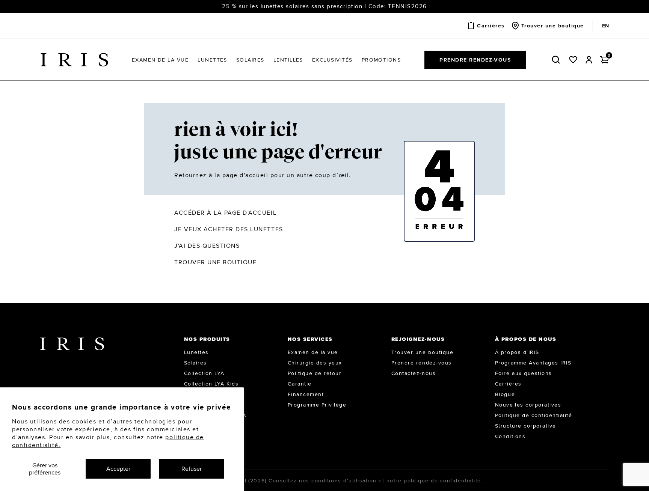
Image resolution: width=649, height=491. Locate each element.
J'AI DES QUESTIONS (207, 245)
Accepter (118, 468)
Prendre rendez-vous (475, 59)
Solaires (195, 362)
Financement (306, 394)
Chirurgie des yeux (315, 362)
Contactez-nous (413, 373)
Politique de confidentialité (533, 415)
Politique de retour (315, 373)
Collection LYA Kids (211, 383)
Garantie (300, 383)
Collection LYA (204, 373)
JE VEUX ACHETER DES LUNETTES (228, 229)
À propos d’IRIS (517, 352)
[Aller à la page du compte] (588, 59)
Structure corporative (525, 425)
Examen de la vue (313, 352)
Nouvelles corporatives (528, 404)
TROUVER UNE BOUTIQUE (215, 262)
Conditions (510, 436)
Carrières (508, 383)
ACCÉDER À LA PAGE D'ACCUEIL (225, 212)
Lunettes (196, 352)
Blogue (505, 394)
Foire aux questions (523, 373)
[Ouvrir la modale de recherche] (557, 59)
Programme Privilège (317, 404)
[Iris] (74, 60)
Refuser (191, 468)
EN (605, 25)
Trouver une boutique (422, 352)
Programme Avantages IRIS (533, 362)
